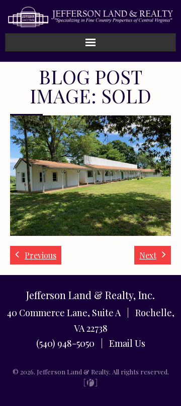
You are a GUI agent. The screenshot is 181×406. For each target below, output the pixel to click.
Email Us (127, 343)
